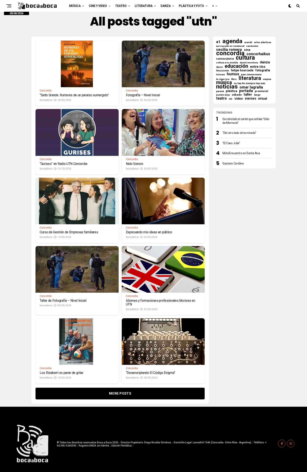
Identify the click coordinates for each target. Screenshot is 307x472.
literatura (249, 78)
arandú (248, 42)
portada (246, 90)
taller (248, 94)
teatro (221, 98)
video (238, 98)
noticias (227, 86)
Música (75, 6)
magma (267, 79)
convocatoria (225, 58)
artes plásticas (262, 42)
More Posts (120, 393)
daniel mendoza (249, 62)
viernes (250, 98)
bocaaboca (46, 100)
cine (247, 49)
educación (236, 66)
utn (230, 98)
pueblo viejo (223, 95)
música (224, 82)
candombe (252, 46)
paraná (220, 91)
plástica (231, 91)
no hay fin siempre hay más (249, 83)
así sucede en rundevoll (230, 46)
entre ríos (257, 66)
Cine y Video (98, 6)
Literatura (143, 6)
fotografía (262, 70)
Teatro (121, 6)
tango (257, 95)
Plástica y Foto (191, 6)
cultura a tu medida (227, 62)
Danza (166, 6)
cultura (245, 57)
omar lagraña (251, 87)
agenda (232, 41)
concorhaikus (258, 54)
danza (265, 62)
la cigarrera (222, 79)
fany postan (222, 70)
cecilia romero (229, 49)
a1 (218, 42)
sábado (237, 94)
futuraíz (220, 74)
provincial (261, 91)
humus (233, 74)
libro (234, 79)
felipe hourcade (242, 70)
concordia (230, 53)
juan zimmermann (251, 74)
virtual (262, 98)
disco (219, 66)
